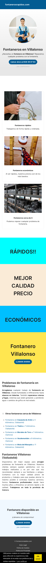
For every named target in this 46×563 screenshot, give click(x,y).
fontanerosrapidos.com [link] (17, 4)
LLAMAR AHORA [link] (23, 362)
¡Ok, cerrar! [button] (38, 557)
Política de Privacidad (23, 550)
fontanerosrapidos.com (24, 541)
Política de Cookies (23, 548)
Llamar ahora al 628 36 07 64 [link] (23, 62)
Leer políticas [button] (22, 561)
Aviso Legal (23, 545)
